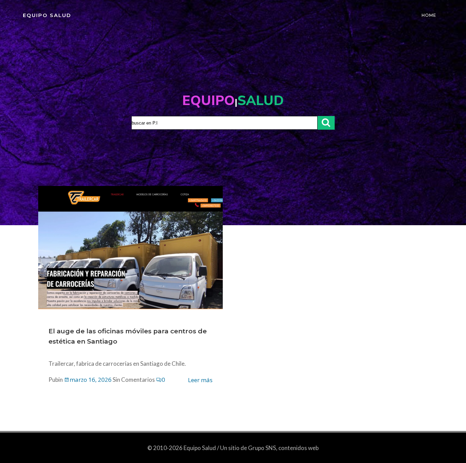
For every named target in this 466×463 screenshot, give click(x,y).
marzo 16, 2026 (91, 380)
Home (429, 15)
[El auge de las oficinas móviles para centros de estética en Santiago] (130, 247)
